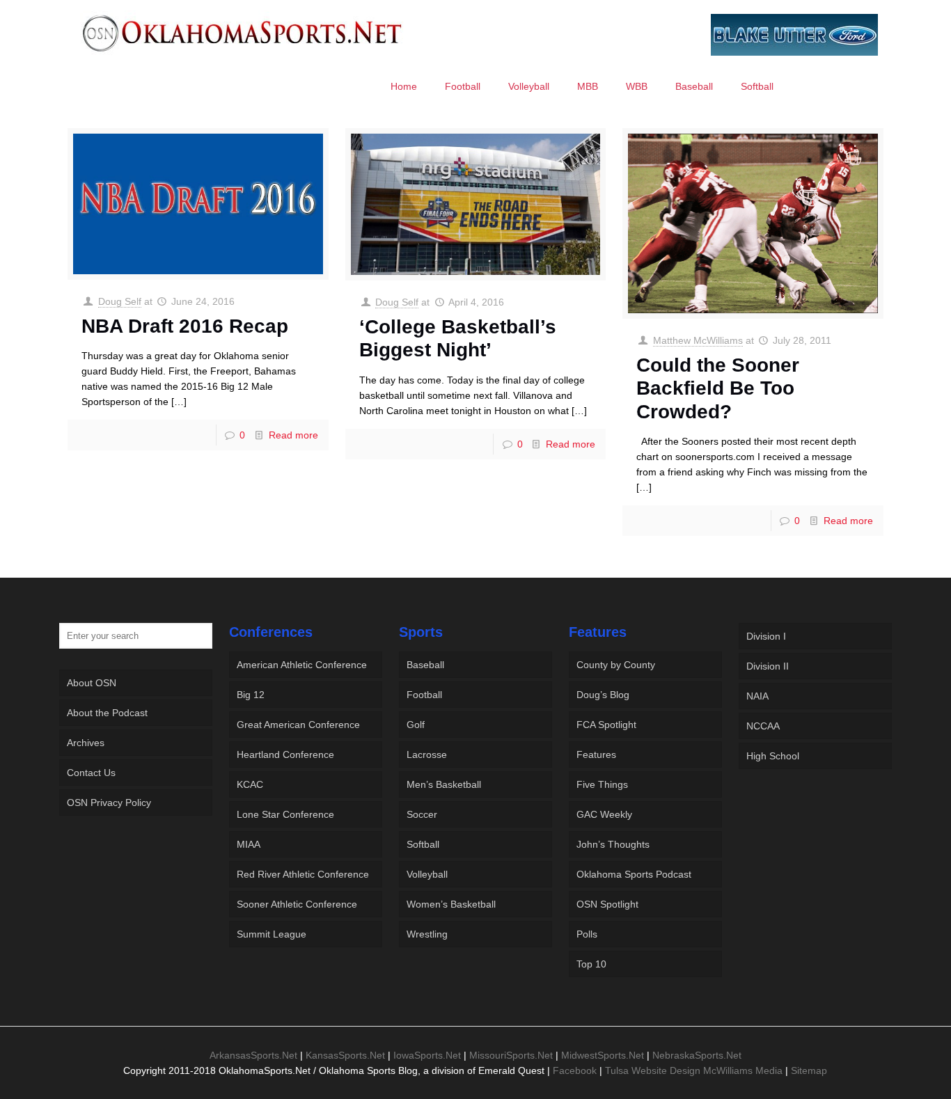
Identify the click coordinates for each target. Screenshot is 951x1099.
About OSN (91, 682)
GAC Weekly (604, 814)
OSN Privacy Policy (109, 802)
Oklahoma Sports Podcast (633, 874)
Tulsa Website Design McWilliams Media (695, 1070)
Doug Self (119, 301)
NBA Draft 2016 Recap (184, 326)
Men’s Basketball (444, 784)
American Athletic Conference (302, 664)
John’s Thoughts (613, 844)
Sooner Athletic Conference (297, 904)
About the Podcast (107, 712)
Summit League (271, 934)
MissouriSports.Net (511, 1055)
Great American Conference (298, 724)
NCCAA (763, 726)
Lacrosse (427, 754)
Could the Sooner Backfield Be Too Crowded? (717, 388)
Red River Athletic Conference (303, 874)
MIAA (248, 844)
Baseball (425, 664)
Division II (767, 666)
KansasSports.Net (345, 1055)
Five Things (602, 784)
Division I (766, 636)
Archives (85, 742)
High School (772, 755)
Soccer (422, 814)
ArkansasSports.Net (253, 1055)
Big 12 (251, 694)
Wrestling (427, 934)
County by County (615, 664)
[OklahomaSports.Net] (242, 32)
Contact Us (91, 772)
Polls (586, 934)
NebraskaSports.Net (696, 1055)
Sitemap (809, 1070)
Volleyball (427, 874)
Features (596, 754)
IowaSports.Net (427, 1055)
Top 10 (591, 964)
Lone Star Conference (285, 814)
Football (424, 694)
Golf (416, 724)
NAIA (757, 696)
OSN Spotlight (607, 904)
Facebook (575, 1070)
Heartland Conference (285, 754)
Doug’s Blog (602, 694)
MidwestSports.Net (602, 1055)
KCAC (250, 784)
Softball (423, 844)
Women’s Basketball (451, 904)
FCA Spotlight (606, 724)
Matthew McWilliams (698, 340)
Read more (293, 435)
